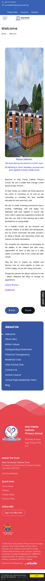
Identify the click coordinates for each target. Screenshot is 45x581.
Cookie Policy (8, 494)
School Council (13, 374)
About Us (12, 34)
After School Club (14, 364)
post (29, 310)
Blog (7, 385)
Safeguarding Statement (18, 349)
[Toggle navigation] (5, 18)
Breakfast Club (13, 359)
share (12, 310)
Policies (5, 490)
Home (3, 34)
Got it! (36, 576)
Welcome (10, 334)
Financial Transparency (17, 354)
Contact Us (11, 369)
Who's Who (11, 339)
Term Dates (7, 486)
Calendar (34, 12)
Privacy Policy (8, 498)
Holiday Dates (12, 12)
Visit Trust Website (10, 473)
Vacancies (24, 12)
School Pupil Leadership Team (20, 380)
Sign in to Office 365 (13, 513)
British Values (12, 344)
